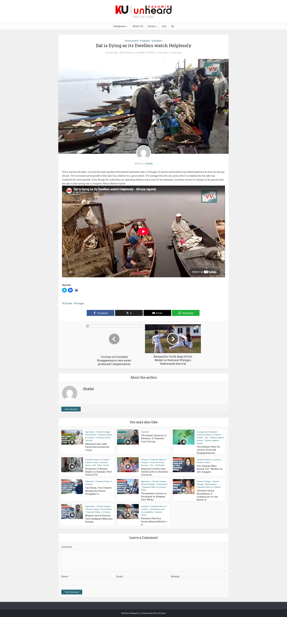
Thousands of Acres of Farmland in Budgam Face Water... (153, 496)
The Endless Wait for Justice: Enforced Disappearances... (208, 449)
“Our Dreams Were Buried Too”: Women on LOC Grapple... (210, 468)
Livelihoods (160, 465)
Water (143, 490)
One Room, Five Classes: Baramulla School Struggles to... (98, 490)
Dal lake (67, 303)
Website (175, 576)
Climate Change (103, 432)
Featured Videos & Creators (209, 435)
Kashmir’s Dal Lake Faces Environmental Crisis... (97, 446)
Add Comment (126, 52)
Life (164, 26)
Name (65, 576)
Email (120, 576)
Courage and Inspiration (207, 432)
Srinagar (79, 303)
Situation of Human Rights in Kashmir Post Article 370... (98, 471)
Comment (66, 547)
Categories (119, 26)
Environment (131, 40)
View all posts (71, 409)
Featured (145, 40)
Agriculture (89, 432)
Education (89, 481)
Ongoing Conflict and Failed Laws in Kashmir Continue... (154, 471)
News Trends (103, 465)
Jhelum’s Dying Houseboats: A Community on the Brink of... (207, 495)
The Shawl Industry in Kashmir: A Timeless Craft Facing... (154, 438)
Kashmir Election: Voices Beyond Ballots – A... (154, 521)
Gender (200, 437)
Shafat (141, 52)
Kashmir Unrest (92, 462)
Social (151, 26)
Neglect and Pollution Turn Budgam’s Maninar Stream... (99, 518)
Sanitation (156, 40)
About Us (137, 26)
